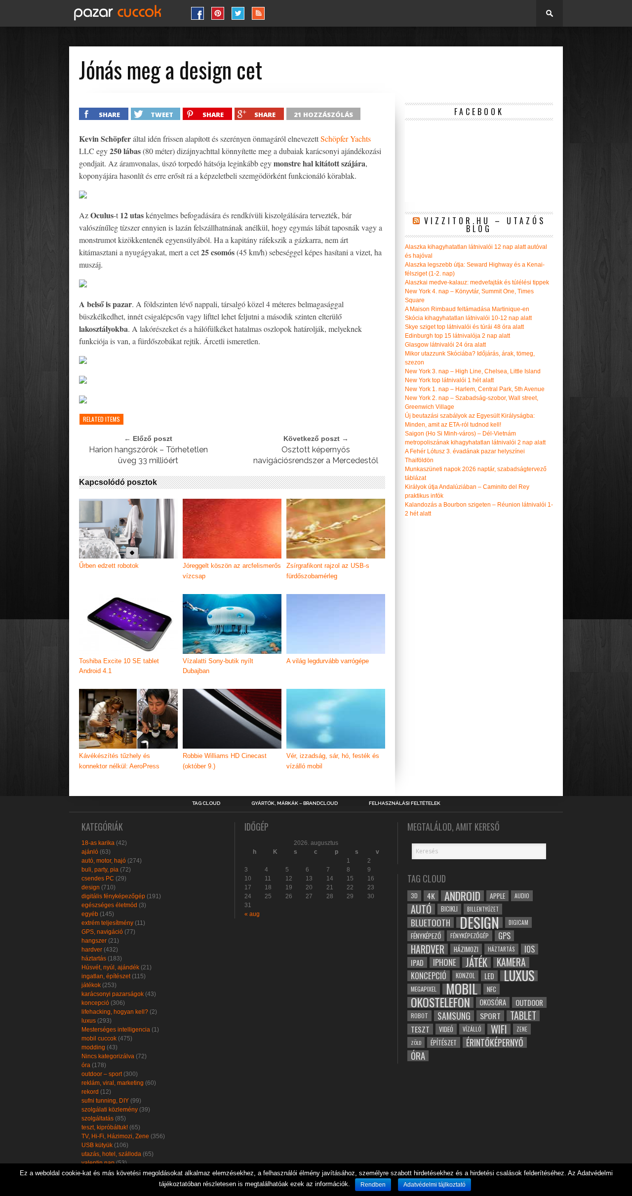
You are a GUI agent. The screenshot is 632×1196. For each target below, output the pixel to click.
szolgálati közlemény (109, 1109)
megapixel (423, 989)
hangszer (94, 940)
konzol (465, 975)
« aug (252, 914)
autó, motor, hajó (103, 860)
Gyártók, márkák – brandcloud (294, 803)
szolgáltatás (97, 1118)
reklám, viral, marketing (112, 1082)
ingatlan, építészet (105, 976)
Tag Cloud (206, 803)
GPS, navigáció (102, 931)
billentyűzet (483, 909)
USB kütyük (97, 1145)
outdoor (529, 1002)
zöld (416, 1042)
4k (431, 895)
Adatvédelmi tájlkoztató (434, 1184)
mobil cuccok (99, 1038)
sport (490, 1015)
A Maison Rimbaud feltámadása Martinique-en (467, 309)
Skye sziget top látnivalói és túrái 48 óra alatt (464, 326)
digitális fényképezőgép (113, 896)
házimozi (466, 949)
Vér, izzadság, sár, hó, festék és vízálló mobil (332, 761)
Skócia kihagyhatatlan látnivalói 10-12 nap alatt (468, 318)
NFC (491, 989)
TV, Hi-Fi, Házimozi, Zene (115, 1136)
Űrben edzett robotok (109, 565)
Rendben (373, 1184)
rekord (90, 1091)
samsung (454, 1015)
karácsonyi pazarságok (112, 994)
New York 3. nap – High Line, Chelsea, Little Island (473, 371)
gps (504, 935)
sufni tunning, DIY (105, 1100)
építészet (444, 1042)
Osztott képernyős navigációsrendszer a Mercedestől (315, 455)
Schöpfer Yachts (345, 138)
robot (419, 1015)
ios (529, 949)
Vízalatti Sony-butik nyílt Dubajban (218, 666)
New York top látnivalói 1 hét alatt (449, 380)
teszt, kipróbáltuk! (104, 1127)
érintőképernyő (494, 1042)
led (489, 975)
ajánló (89, 851)
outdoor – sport (101, 1074)
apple (497, 896)
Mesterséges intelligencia (115, 1029)
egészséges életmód (109, 905)
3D (414, 895)
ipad (417, 962)
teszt (420, 1029)
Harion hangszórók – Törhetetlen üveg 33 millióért (148, 455)
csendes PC (97, 878)
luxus (88, 1020)
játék (476, 962)
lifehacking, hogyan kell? (114, 1011)
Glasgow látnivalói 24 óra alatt (445, 344)
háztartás (93, 958)
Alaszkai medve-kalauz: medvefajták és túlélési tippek (477, 282)
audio (521, 895)
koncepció (95, 1002)
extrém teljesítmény (107, 922)
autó (421, 909)
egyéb (89, 914)
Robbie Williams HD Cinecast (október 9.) (225, 761)
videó (446, 1029)
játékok (91, 985)
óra (85, 1065)
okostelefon (440, 1002)
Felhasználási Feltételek (404, 803)
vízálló (472, 1029)
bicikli (449, 909)
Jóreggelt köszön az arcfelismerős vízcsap (232, 571)
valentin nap (98, 1162)
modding (93, 1047)
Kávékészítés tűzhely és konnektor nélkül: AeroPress (119, 761)
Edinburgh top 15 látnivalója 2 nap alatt (457, 335)
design (90, 887)
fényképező (426, 936)
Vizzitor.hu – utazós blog (485, 225)
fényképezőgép (469, 935)
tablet (523, 1015)
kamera (511, 962)
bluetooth (430, 922)
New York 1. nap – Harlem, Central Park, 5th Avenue (475, 389)
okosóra (492, 1002)
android (462, 895)
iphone (444, 962)
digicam (518, 922)
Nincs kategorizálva (107, 1056)
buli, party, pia (99, 869)
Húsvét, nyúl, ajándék (110, 967)
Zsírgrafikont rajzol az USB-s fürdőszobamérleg (327, 571)
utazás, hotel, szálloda (111, 1154)
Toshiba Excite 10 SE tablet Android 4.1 (119, 666)
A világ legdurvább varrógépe (327, 661)
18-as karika (98, 842)
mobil (461, 989)
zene (521, 1029)
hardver (91, 949)
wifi (499, 1029)
